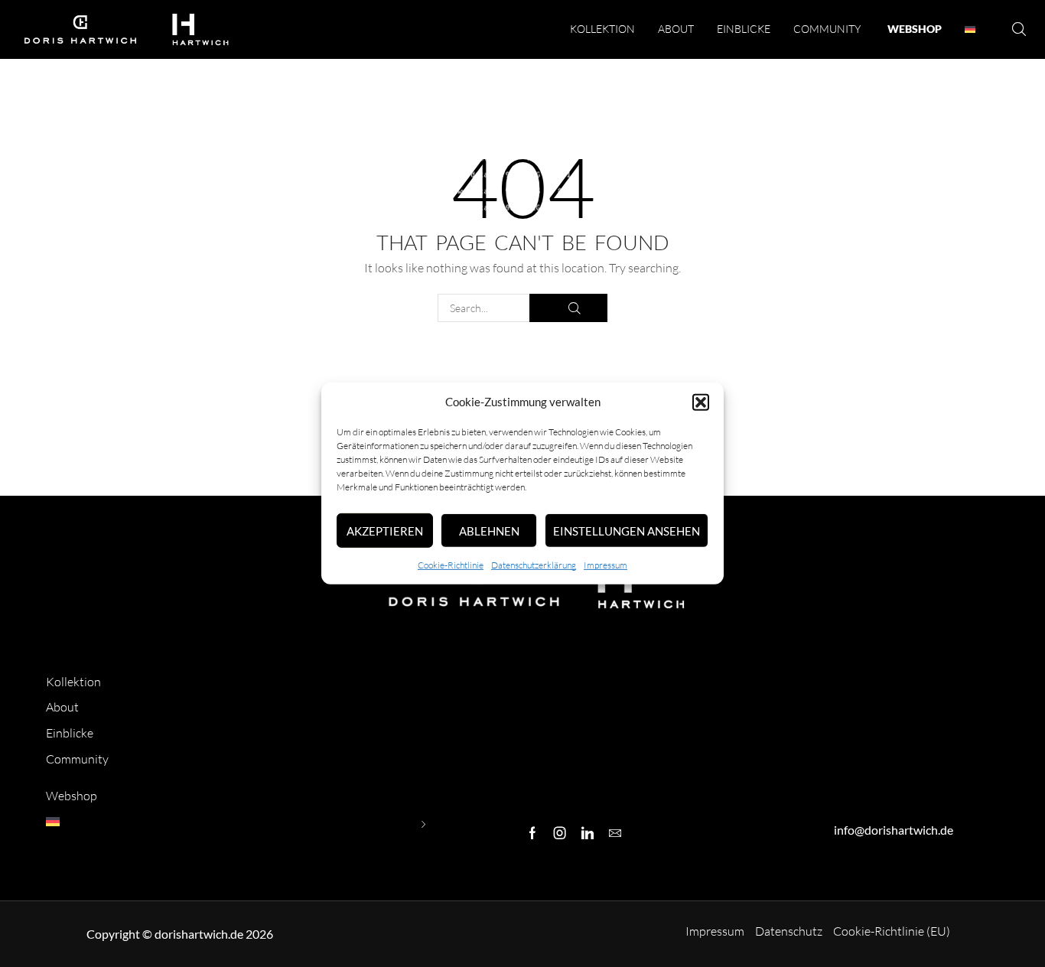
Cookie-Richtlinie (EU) (891, 931)
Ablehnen (489, 531)
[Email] (615, 833)
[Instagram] (560, 833)
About (62, 707)
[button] (700, 402)
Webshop (71, 795)
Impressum (605, 565)
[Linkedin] (587, 833)
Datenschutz (788, 931)
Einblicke (69, 733)
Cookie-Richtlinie (450, 565)
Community (77, 759)
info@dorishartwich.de (893, 829)
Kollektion (73, 681)
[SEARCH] (568, 308)
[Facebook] (532, 833)
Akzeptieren (385, 531)
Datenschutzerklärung (533, 565)
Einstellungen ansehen (626, 531)
